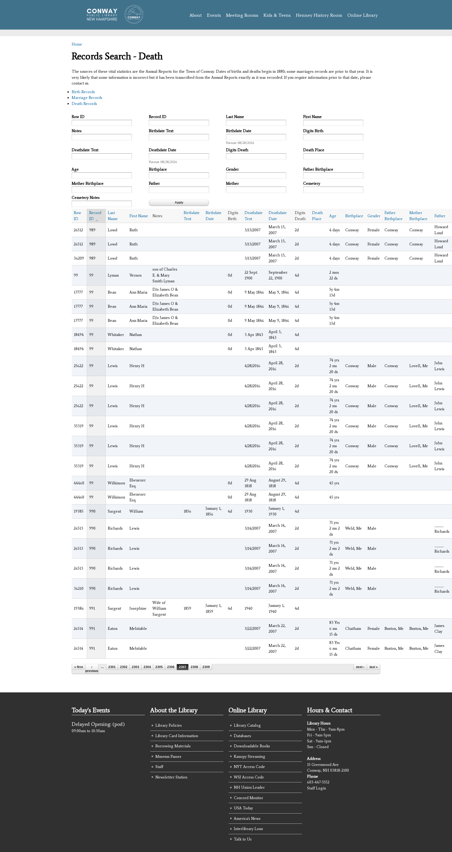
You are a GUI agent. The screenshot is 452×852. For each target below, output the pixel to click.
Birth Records (83, 91)
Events (214, 15)
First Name (312, 116)
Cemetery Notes (86, 197)
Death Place (313, 150)
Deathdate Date (162, 150)
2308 (194, 667)
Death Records (84, 103)
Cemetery (311, 183)
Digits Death (237, 150)
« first (78, 667)
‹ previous (91, 668)
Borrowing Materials (173, 746)
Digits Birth (313, 130)
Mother (232, 183)
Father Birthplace (318, 169)
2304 (147, 667)
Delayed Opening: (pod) (98, 724)
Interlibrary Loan (248, 828)
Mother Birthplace (88, 183)
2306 (170, 667)
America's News (247, 818)
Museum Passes (168, 756)
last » (374, 667)
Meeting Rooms (242, 15)
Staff (159, 766)
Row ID (78, 116)
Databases (242, 735)
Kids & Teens (277, 15)
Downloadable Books (252, 746)
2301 (112, 667)
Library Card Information (176, 735)
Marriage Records (87, 97)
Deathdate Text (85, 150)
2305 (159, 667)
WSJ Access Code (249, 777)
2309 (206, 667)
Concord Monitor (248, 797)
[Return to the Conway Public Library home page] (113, 21)
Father (154, 183)
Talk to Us (243, 839)
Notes (77, 130)
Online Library (362, 15)
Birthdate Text (161, 130)
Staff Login (316, 788)
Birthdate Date (238, 130)
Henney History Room (319, 15)
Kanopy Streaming (249, 756)
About (195, 15)
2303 (135, 667)
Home (77, 44)
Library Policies (168, 725)
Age (75, 169)
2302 (123, 667)
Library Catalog (247, 725)
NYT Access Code (249, 766)
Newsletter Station (171, 777)
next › (360, 667)
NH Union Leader (249, 787)
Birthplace (158, 169)
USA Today (243, 808)
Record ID (157, 116)
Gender (232, 169)
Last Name (235, 116)
